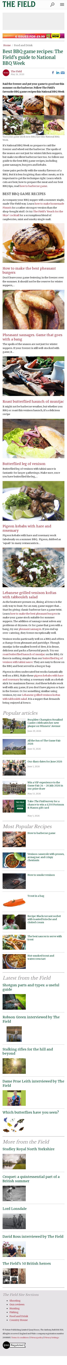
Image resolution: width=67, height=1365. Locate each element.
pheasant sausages (30, 629)
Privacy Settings (51, 1337)
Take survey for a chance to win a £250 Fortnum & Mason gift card (45, 806)
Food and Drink (23, 45)
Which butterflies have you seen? (31, 1112)
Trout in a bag (35, 895)
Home (7, 45)
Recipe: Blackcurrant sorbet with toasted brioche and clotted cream (44, 919)
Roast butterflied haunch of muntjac (33, 401)
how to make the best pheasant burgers (33, 613)
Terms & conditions (20, 1337)
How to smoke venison (41, 875)
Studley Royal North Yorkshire (28, 1149)
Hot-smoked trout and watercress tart (40, 957)
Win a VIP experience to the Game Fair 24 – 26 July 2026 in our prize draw (45, 785)
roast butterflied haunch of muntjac (24, 654)
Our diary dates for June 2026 (44, 761)
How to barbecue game (41, 833)
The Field (16, 71)
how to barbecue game (33, 186)
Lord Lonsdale (15, 1209)
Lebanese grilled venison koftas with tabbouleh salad (29, 595)
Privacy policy (37, 1337)
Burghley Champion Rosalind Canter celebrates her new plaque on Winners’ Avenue (45, 722)
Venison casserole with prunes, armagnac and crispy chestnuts (45, 857)
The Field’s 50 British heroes (27, 1263)
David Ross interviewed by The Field (33, 1236)
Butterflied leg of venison (24, 464)
